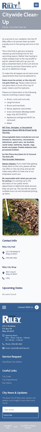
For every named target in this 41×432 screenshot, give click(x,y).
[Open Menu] (36, 5)
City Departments (9, 380)
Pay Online (7, 383)
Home (5, 27)
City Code (6, 376)
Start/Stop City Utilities (12, 362)
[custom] (37, 307)
